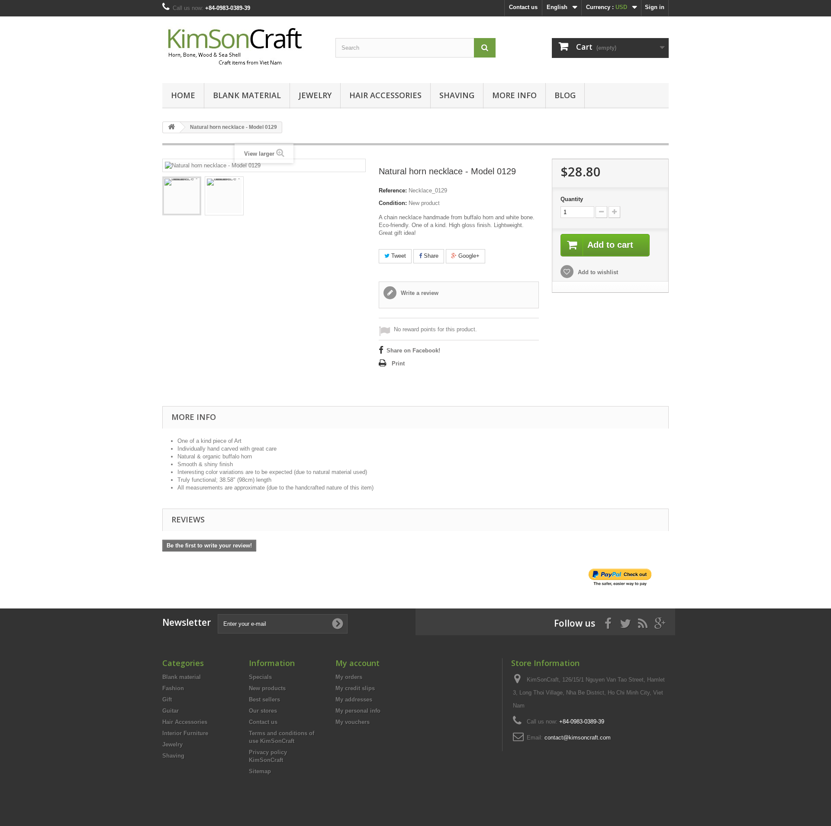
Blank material (247, 95)
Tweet (398, 256)
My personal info (357, 711)
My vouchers (352, 722)
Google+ (468, 256)
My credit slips (355, 688)
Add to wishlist (597, 272)
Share (430, 256)
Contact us (523, 7)
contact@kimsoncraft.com (577, 737)
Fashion (173, 688)
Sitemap (260, 771)
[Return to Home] (171, 127)
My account (357, 663)
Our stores (263, 711)
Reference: (393, 190)
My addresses (353, 699)
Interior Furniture (185, 733)
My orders (348, 677)
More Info (514, 95)
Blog (565, 95)
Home (183, 95)
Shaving (456, 95)
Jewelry (315, 95)
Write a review (418, 293)
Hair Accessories (385, 95)
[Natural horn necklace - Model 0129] (182, 196)
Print (398, 363)
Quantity (571, 199)
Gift (167, 699)
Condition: (393, 203)
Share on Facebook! (413, 350)
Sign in (654, 7)
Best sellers (264, 699)
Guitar (170, 711)
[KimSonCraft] (242, 47)
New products (267, 688)
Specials (260, 677)
